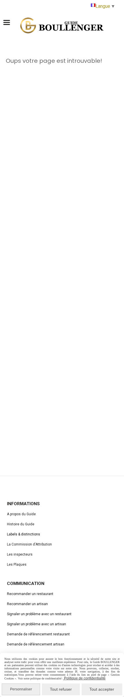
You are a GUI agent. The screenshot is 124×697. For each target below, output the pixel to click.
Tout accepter (101, 689)
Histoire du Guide (20, 524)
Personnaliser (21, 689)
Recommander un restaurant (30, 594)
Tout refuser (61, 689)
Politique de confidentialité (84, 678)
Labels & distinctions (23, 534)
